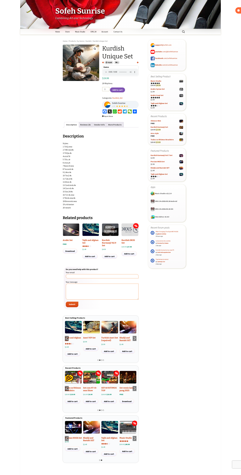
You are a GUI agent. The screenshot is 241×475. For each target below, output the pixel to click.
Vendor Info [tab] (99, 124)
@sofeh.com (163, 45)
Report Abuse (108, 116)
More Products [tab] (115, 124)
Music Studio (80, 32)
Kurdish (89, 41)
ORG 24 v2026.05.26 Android (166, 201)
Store (67, 32)
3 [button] (101, 360)
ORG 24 (93, 32)
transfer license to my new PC (165, 250)
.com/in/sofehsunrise (166, 65)
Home (57, 32)
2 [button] (99, 360)
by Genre (80, 41)
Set (121, 98)
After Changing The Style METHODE (167, 231)
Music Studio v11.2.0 (163, 193)
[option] (73, 338)
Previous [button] (67, 338)
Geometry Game (162, 243)
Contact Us (117, 32)
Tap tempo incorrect (162, 259)
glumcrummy (161, 234)
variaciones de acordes (163, 241)
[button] (95, 49)
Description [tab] (71, 124)
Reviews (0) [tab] (85, 124)
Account (105, 32)
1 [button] (98, 360)
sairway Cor (161, 261)
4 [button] (103, 360)
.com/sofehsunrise (166, 58)
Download (70, 251)
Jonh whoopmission (164, 252)
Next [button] (134, 338)
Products (72, 41)
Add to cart (117, 90)
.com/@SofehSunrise (166, 51)
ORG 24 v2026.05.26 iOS (164, 209)
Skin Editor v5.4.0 (162, 217)
